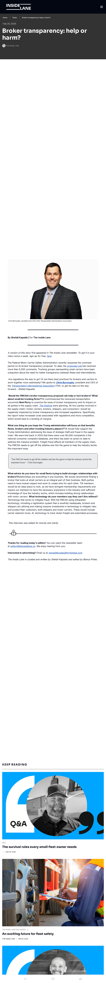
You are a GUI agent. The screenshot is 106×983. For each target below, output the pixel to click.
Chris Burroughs (65, 382)
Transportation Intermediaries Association (33, 385)
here (49, 356)
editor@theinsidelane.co (22, 546)
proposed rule (74, 366)
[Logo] (18, 7)
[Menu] (101, 7)
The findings (45, 405)
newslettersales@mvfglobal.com (65, 552)
